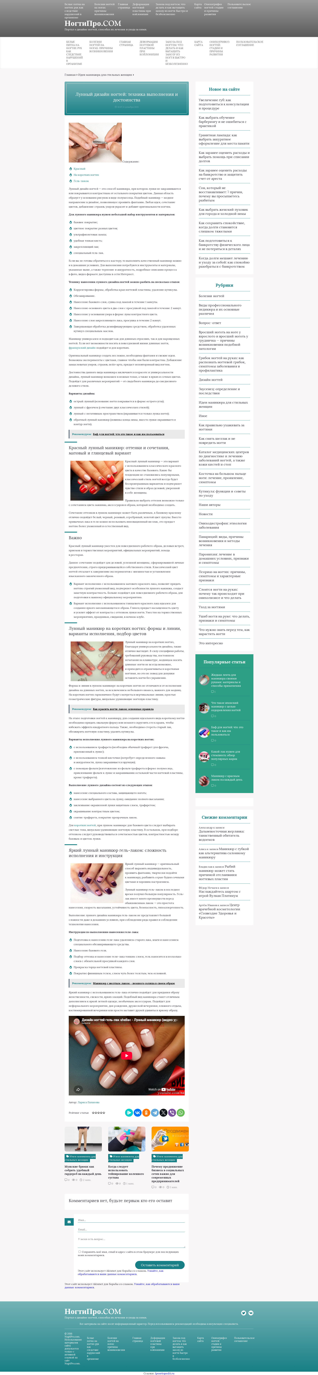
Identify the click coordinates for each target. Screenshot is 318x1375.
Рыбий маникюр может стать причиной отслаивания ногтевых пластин (218, 872)
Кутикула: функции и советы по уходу (222, 493)
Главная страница (124, 5)
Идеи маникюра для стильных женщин (105, 75)
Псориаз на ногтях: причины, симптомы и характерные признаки (222, 576)
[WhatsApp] (181, 1113)
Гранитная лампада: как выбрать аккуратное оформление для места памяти (224, 139)
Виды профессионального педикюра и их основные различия (220, 309)
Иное (203, 416)
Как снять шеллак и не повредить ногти (217, 440)
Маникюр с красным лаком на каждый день (226, 777)
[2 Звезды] (96, 1112)
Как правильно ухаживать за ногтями (221, 427)
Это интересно (211, 643)
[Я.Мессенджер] (129, 1113)
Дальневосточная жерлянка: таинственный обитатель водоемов (221, 835)
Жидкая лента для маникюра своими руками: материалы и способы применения (226, 680)
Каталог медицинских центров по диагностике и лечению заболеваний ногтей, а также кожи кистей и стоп (224, 458)
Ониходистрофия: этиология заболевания (223, 525)
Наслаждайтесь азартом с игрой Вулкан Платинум (220, 893)
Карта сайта (198, 5)
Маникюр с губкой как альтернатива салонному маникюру (224, 853)
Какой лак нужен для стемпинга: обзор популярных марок (225, 755)
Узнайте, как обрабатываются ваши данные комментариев (120, 1272)
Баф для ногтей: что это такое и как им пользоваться (227, 730)
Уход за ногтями (212, 607)
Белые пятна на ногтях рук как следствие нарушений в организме (75, 10)
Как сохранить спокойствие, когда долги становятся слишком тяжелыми (222, 227)
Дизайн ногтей (211, 380)
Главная (70, 75)
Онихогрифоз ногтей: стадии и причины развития (213, 9)
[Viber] (172, 1113)
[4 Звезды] (101, 1112)
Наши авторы (209, 505)
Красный (79, 168)
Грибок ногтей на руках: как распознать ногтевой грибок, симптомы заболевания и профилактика (222, 364)
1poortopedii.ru (164, 1373)
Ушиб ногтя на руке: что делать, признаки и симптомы (224, 618)
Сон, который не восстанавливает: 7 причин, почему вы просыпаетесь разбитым (221, 194)
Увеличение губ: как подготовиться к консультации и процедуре (224, 104)
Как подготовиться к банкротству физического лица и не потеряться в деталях (224, 244)
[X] (163, 1113)
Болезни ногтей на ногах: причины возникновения (104, 9)
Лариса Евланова (88, 1102)
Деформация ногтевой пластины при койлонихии (141, 9)
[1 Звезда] (93, 1112)
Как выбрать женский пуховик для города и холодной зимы (223, 211)
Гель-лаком (81, 181)
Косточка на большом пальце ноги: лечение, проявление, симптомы (222, 478)
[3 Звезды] (98, 1112)
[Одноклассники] (146, 1113)
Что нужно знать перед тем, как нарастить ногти (224, 632)
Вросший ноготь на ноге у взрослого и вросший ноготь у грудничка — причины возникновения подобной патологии (223, 340)
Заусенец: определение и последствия (219, 391)
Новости (206, 514)
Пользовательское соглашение (239, 5)
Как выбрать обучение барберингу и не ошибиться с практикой (223, 121)
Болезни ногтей (211, 296)
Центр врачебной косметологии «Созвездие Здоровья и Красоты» (219, 911)
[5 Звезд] (104, 1112)
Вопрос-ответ (210, 323)
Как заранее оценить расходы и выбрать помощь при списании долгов (224, 157)
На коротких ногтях (86, 174)
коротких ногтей (85, 825)
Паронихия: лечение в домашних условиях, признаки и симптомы (224, 558)
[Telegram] (155, 1113)
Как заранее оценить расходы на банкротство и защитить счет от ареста (223, 174)
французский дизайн (82, 347)
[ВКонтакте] (138, 1113)
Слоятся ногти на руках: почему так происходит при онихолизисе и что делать (221, 593)
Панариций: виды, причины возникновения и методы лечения (221, 541)
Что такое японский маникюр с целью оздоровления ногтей (226, 706)
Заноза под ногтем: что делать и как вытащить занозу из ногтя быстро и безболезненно (172, 9)
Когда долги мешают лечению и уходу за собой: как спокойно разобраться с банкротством (224, 262)
